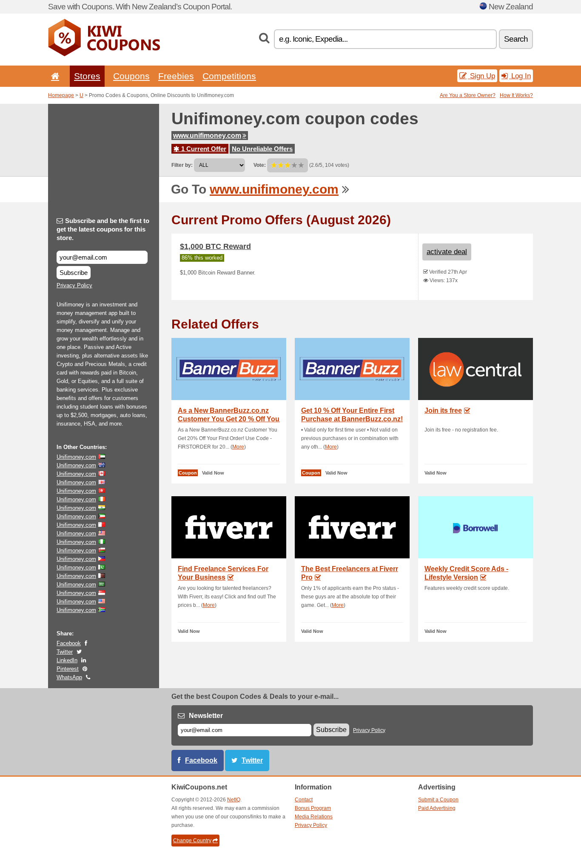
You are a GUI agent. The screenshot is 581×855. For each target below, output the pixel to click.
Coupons (131, 76)
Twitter (65, 652)
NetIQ (233, 800)
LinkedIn (67, 660)
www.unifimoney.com (207, 135)
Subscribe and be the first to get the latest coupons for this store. (103, 229)
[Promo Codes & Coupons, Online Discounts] (104, 54)
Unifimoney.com (76, 457)
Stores (87, 76)
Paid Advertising (437, 808)
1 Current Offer (202, 148)
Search (516, 38)
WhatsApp (69, 677)
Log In (520, 75)
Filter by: (182, 165)
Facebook (69, 643)
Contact (304, 800)
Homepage (61, 95)
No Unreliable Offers (262, 148)
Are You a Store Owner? (468, 95)
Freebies (176, 76)
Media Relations (314, 817)
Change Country (192, 841)
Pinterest (68, 669)
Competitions (229, 76)
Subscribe (74, 272)
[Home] (53, 76)
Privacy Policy (74, 285)
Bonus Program (313, 808)
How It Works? (516, 95)
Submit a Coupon (438, 800)
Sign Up (481, 75)
